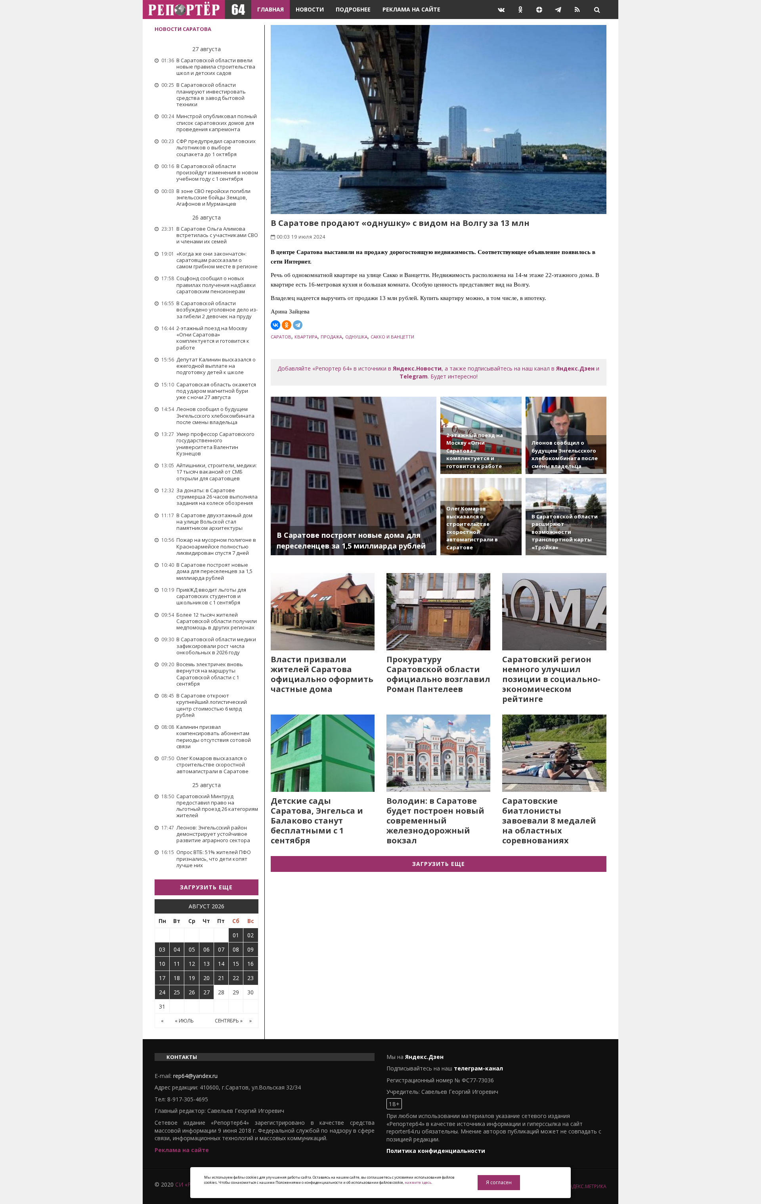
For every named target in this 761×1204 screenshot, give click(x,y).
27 (206, 992)
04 (177, 949)
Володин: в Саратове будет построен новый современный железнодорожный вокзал (435, 820)
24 (162, 992)
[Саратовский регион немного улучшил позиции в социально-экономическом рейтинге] (554, 611)
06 (206, 949)
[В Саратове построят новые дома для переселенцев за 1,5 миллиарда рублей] (354, 476)
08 (236, 949)
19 (192, 978)
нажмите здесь (418, 1182)
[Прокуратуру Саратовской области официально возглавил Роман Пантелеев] (438, 611)
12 (192, 963)
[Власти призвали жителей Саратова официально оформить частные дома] (323, 611)
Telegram (414, 376)
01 (236, 935)
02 (250, 935)
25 (177, 992)
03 (162, 949)
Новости (310, 9)
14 (221, 963)
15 (236, 963)
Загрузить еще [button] (206, 887)
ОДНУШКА (356, 337)
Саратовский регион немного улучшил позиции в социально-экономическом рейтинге (551, 679)
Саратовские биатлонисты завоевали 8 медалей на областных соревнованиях (549, 820)
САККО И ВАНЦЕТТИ (392, 337)
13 (206, 963)
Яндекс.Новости (417, 368)
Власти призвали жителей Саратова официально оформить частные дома (322, 674)
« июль (184, 1020)
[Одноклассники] (286, 325)
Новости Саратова (183, 28)
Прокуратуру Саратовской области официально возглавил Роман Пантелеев (438, 674)
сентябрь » (229, 1020)
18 (177, 978)
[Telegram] (297, 325)
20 (206, 978)
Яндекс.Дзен (575, 368)
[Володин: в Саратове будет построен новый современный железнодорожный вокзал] (438, 753)
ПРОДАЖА (331, 337)
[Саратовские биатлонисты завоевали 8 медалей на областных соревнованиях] (554, 753)
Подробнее (353, 9)
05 (192, 949)
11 (177, 963)
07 (221, 949)
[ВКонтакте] (275, 325)
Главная (270, 9)
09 (250, 949)
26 (192, 992)
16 (250, 963)
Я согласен (499, 1182)
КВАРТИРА (305, 337)
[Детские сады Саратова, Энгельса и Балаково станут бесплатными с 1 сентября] (323, 753)
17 (162, 978)
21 (221, 978)
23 (250, 978)
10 (162, 963)
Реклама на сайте (411, 9)
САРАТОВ (281, 337)
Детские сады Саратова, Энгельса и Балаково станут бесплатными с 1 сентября (317, 820)
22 (236, 978)
